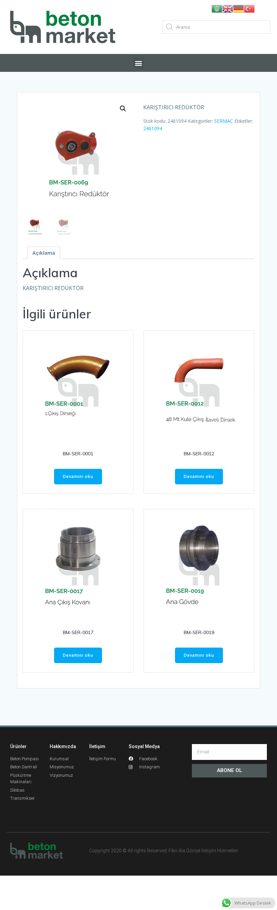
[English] (227, 8)
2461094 (152, 128)
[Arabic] (216, 8)
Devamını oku (78, 476)
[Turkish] (249, 8)
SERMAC (223, 121)
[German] (238, 8)
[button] (138, 62)
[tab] (43, 253)
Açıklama (43, 253)
